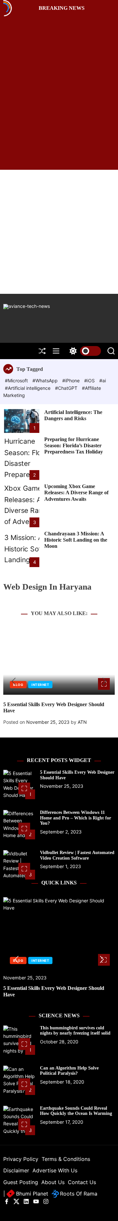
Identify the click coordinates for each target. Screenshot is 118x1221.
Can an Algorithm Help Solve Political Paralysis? (69, 1071)
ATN (82, 722)
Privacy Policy (20, 1159)
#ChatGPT (67, 388)
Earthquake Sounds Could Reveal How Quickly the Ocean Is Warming (76, 1111)
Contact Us (82, 1182)
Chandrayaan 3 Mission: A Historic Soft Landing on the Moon (75, 540)
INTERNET (40, 685)
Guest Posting (20, 1182)
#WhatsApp (45, 380)
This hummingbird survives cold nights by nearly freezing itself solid (75, 1030)
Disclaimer (16, 1170)
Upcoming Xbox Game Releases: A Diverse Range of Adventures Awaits (76, 492)
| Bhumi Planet (25, 1193)
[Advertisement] (59, 232)
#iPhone (71, 380)
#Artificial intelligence (28, 388)
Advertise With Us (54, 1170)
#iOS (90, 380)
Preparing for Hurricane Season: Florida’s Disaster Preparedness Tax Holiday (73, 445)
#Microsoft (17, 380)
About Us (53, 1182)
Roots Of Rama (77, 1193)
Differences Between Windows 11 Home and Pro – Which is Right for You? (75, 818)
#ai (102, 380)
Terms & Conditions (66, 1159)
